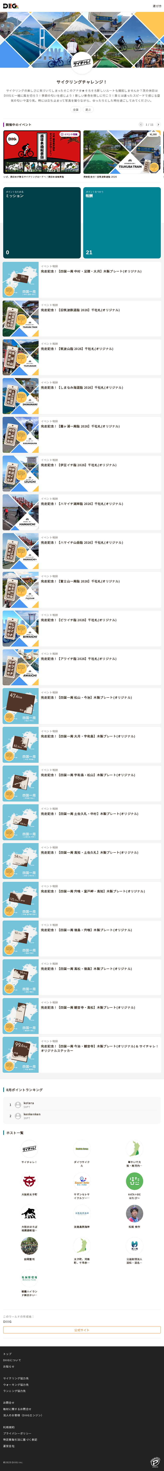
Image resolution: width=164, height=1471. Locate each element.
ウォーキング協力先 (16, 1385)
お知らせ (9, 1366)
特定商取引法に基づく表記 (20, 1439)
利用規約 (9, 1427)
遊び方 (157, 6)
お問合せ (9, 1402)
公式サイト (82, 1330)
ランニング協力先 (14, 1391)
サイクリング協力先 (16, 1378)
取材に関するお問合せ (17, 1409)
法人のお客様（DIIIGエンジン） (23, 1415)
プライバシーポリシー (17, 1433)
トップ (7, 1354)
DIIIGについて (12, 1360)
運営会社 (9, 1446)
